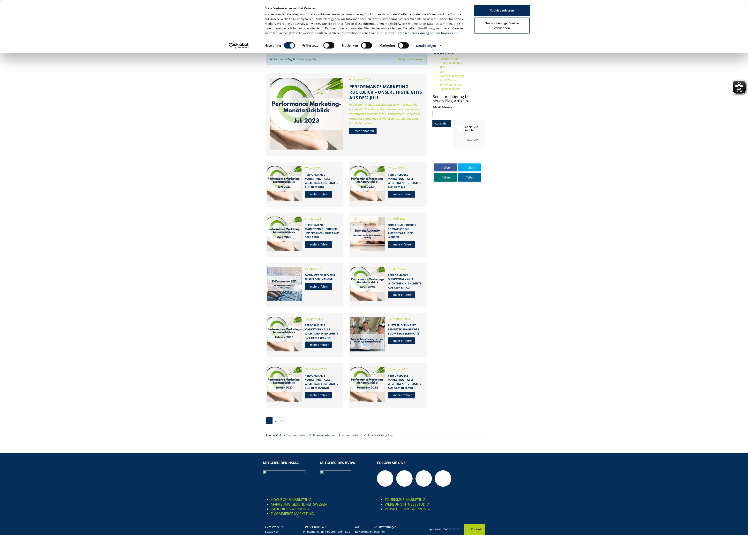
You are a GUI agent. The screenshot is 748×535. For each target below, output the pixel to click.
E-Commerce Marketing (292, 513)
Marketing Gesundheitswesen (299, 504)
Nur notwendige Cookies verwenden (502, 25)
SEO (442, 67)
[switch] (328, 45)
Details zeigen (426, 46)
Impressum (449, 33)
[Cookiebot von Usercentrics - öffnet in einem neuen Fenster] (239, 46)
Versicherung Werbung (407, 509)
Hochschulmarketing (291, 499)
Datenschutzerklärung (412, 33)
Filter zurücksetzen (411, 59)
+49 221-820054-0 (314, 527)
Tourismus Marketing (405, 499)
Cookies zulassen (502, 10)
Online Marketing (450, 63)
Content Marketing (451, 76)
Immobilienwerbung (290, 509)
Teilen (445, 167)
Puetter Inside (448, 59)
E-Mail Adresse (442, 107)
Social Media (447, 80)
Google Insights (449, 89)
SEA (441, 71)
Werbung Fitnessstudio (407, 504)
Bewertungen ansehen (370, 531)
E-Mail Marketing (450, 84)
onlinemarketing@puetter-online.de (326, 531)
